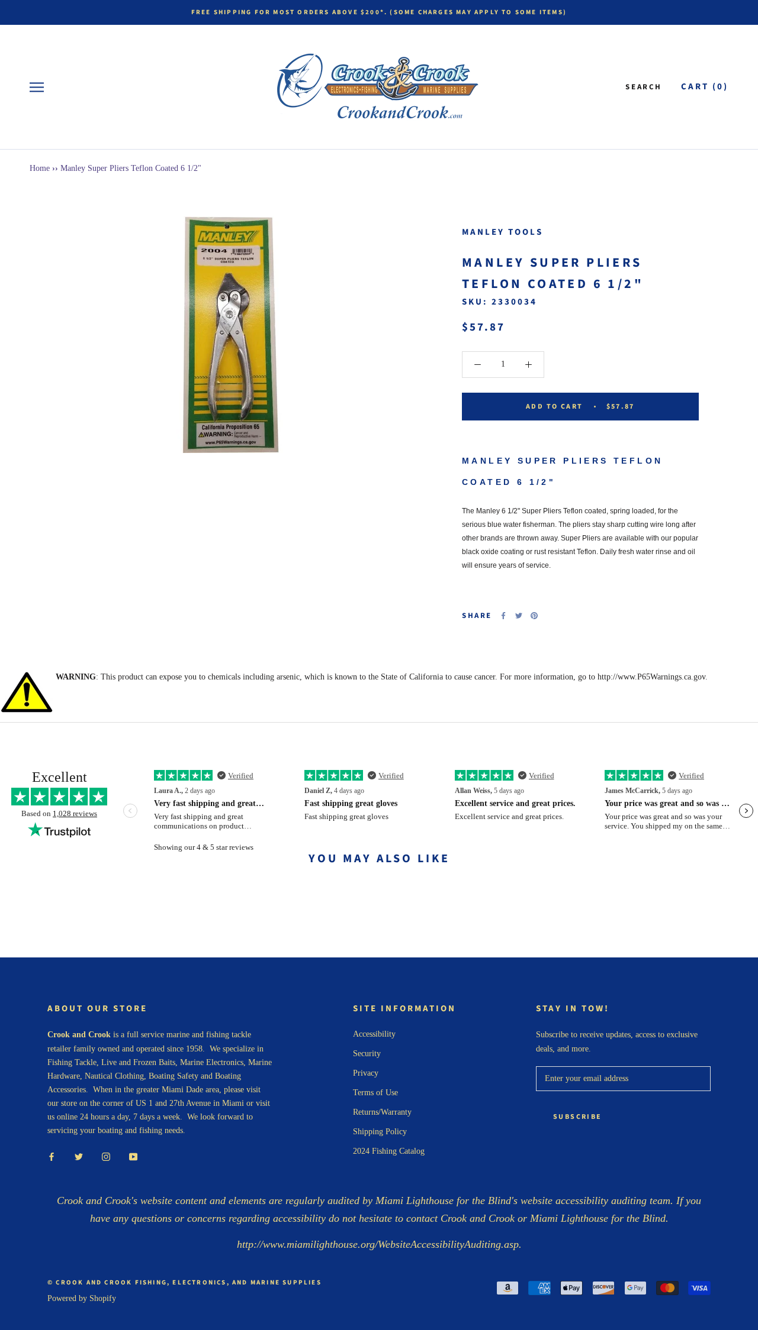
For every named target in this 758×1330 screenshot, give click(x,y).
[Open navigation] (37, 87)
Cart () (704, 86)
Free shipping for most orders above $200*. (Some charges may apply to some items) (379, 12)
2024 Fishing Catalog (389, 1151)
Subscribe (577, 1117)
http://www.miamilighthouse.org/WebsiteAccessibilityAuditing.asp (378, 1244)
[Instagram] (106, 1156)
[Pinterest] (534, 615)
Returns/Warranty (382, 1112)
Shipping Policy (380, 1131)
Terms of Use (375, 1092)
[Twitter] (518, 615)
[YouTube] (133, 1156)
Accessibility (374, 1034)
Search (643, 87)
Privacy (365, 1073)
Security (367, 1053)
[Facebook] (503, 615)
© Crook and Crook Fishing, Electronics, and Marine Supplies (184, 1282)
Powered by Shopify (81, 1298)
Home (40, 168)
